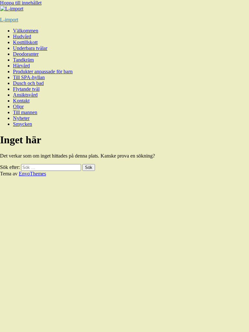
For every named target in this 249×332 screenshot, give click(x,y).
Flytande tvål (26, 89)
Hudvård (22, 36)
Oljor (18, 106)
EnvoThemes (32, 173)
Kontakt (21, 100)
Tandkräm (23, 60)
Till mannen (25, 112)
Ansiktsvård (25, 95)
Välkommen (25, 30)
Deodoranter (26, 54)
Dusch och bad (28, 83)
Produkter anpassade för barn (43, 71)
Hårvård (21, 65)
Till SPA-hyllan (29, 77)
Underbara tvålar (30, 48)
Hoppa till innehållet (21, 3)
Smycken (22, 124)
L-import (9, 19)
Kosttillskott (25, 42)
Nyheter (21, 118)
